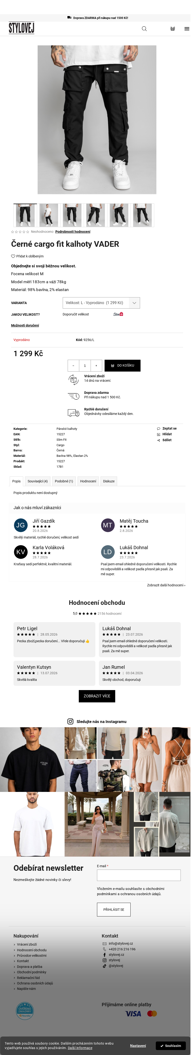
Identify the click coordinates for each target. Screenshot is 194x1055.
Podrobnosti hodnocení (72, 231)
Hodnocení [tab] (88, 481)
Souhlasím (173, 1046)
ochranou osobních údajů (140, 894)
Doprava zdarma (96, 393)
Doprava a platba (29, 967)
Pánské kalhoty (67, 429)
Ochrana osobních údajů (35, 983)
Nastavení (138, 1046)
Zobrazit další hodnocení (165, 585)
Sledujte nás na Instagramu (102, 721)
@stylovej (116, 966)
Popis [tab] (16, 481)
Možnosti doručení (25, 325)
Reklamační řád (28, 978)
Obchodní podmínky (31, 972)
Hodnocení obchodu (97, 602)
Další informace (80, 1048)
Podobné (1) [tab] (64, 481)
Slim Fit (61, 439)
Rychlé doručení (96, 409)
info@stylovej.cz (121, 943)
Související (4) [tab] (38, 481)
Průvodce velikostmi (31, 955)
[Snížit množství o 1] (73, 365)
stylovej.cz (116, 954)
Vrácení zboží (94, 376)
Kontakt (23, 961)
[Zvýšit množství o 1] (96, 365)
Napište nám (26, 989)
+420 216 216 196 (122, 949)
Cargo (60, 445)
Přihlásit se (113, 909)
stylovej (114, 960)
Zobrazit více (97, 696)
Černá (60, 450)
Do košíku (125, 365)
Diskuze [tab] (109, 481)
